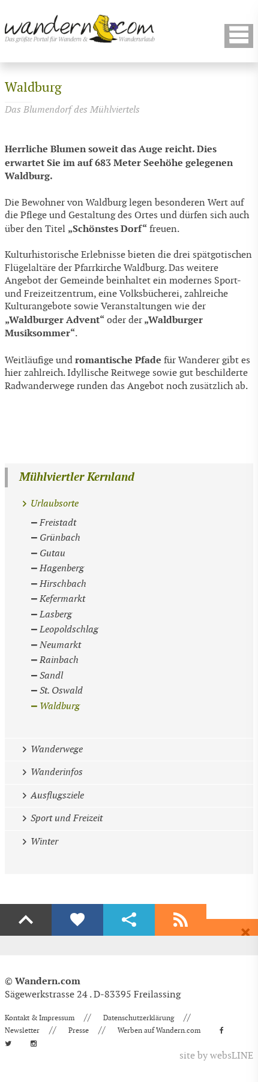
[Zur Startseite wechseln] (80, 28)
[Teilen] (129, 920)
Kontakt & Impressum (39, 1018)
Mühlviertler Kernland (76, 477)
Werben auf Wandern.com (159, 1030)
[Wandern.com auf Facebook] (225, 1030)
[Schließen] (245, 932)
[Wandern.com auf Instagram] (37, 1043)
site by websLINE (216, 1056)
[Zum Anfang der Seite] (26, 920)
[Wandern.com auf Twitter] (12, 1043)
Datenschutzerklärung (138, 1018)
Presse (78, 1030)
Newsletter (22, 1030)
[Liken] (77, 920)
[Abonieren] (180, 920)
